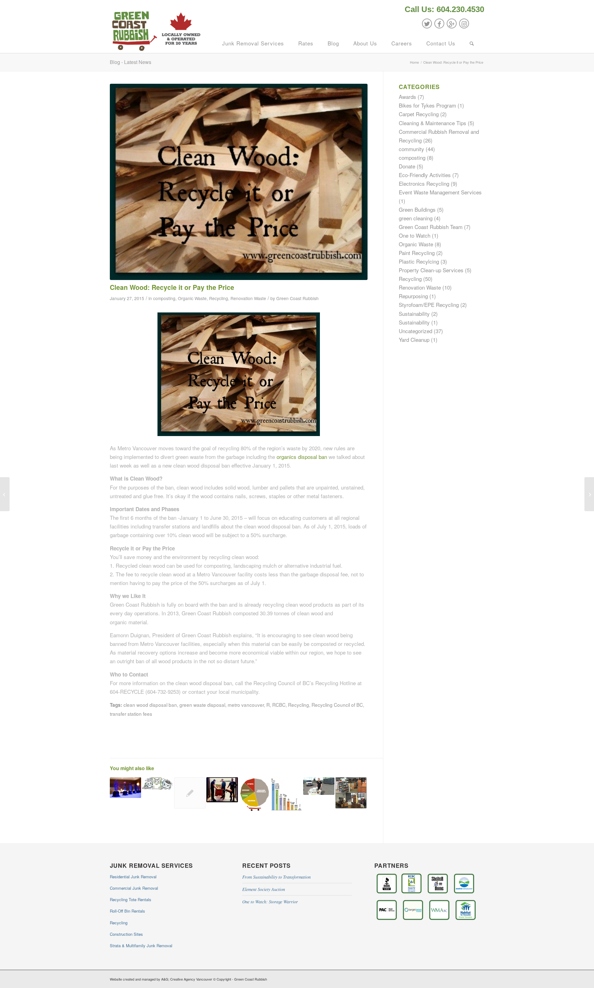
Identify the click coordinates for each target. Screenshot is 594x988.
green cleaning (416, 218)
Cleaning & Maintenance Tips (432, 123)
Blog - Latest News (130, 62)
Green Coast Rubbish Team (431, 227)
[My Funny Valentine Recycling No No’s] (589, 494)
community (411, 149)
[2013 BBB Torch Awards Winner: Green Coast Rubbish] (125, 787)
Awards (407, 96)
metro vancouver (246, 704)
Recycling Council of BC (337, 704)
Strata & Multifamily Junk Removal (141, 945)
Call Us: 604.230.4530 (444, 9)
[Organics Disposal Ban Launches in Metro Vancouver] (5, 494)
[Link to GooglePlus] (452, 23)
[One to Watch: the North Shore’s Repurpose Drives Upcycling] (351, 792)
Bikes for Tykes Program (427, 105)
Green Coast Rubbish (297, 298)
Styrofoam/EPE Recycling (429, 304)
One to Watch (414, 235)
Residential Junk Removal (133, 877)
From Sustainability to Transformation (276, 877)
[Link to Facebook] (439, 23)
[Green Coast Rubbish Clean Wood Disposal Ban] (239, 182)
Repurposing (413, 296)
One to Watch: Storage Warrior (270, 902)
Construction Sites (126, 934)
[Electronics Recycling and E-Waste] (189, 792)
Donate (407, 166)
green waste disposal (202, 704)
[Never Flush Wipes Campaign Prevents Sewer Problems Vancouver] (157, 783)
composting (164, 298)
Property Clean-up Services (431, 270)
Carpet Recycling (419, 114)
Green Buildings (417, 209)
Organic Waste (192, 298)
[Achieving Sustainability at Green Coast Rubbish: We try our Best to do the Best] (254, 794)
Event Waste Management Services (440, 192)
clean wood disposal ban (150, 704)
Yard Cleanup (414, 339)
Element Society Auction (263, 889)
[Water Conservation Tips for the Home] (286, 794)
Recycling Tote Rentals (130, 899)
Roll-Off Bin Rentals (127, 911)
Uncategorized (415, 331)
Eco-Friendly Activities (425, 175)
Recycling (218, 298)
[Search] (472, 43)
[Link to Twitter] (427, 23)
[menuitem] (443, 10)
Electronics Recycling (424, 183)
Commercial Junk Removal (134, 888)
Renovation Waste (248, 298)
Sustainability (414, 313)
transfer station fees (131, 713)
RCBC (279, 704)
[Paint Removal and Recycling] (318, 786)
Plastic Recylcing (419, 261)
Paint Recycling (417, 253)
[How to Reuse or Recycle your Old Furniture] (222, 789)
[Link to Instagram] (464, 23)
